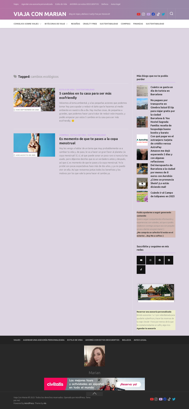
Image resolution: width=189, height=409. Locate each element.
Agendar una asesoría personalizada (37, 4)
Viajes (16, 4)
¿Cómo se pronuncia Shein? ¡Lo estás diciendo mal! (162, 183)
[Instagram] (143, 14)
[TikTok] (158, 14)
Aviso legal (115, 4)
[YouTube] (138, 14)
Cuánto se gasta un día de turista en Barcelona (162, 91)
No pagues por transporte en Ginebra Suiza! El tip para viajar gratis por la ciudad (163, 107)
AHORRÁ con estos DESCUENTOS (84, 4)
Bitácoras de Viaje (55, 24)
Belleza (105, 4)
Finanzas (138, 24)
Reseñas (75, 24)
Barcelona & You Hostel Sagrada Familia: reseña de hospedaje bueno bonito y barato (161, 125)
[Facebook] (153, 14)
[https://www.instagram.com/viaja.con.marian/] (150, 260)
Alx (45, 403)
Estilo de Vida (61, 4)
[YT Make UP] (148, 14)
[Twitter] (163, 14)
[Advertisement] (94, 48)
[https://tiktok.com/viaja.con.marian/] (141, 269)
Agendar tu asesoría (146, 328)
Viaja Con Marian (40, 14)
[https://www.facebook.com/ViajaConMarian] (159, 260)
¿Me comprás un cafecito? (149, 232)
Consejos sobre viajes (26, 24)
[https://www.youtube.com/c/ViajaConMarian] (141, 260)
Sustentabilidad (109, 24)
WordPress (29, 403)
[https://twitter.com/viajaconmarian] (169, 260)
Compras (125, 24)
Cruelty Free (90, 24)
